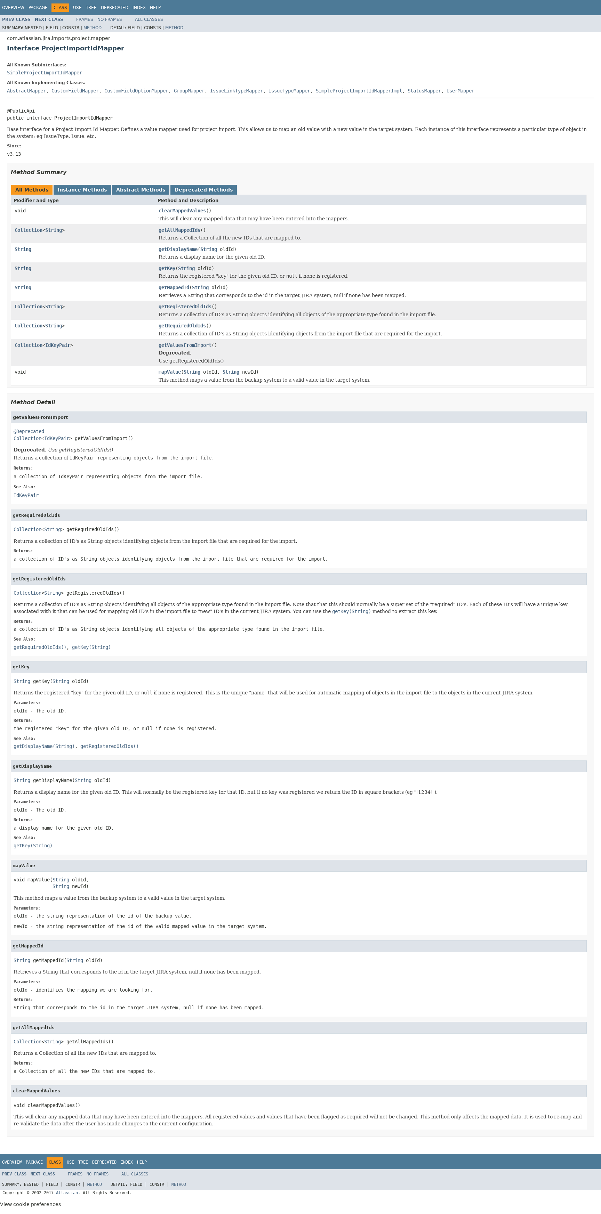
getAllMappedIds (179, 230)
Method (92, 27)
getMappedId (174, 287)
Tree (91, 7)
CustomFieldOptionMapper (136, 90)
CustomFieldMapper (75, 90)
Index (139, 7)
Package (38, 7)
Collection (28, 230)
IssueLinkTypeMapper (236, 90)
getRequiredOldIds (182, 325)
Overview (13, 7)
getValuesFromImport (185, 345)
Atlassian (67, 1192)
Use (77, 7)
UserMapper (460, 90)
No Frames (109, 19)
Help (155, 7)
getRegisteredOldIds (185, 306)
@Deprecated (29, 431)
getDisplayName (178, 249)
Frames (84, 19)
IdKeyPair (57, 345)
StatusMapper (424, 90)
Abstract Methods (140, 190)
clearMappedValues (182, 210)
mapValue (170, 372)
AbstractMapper (26, 90)
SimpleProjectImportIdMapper (44, 72)
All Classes (149, 19)
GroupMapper (189, 90)
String (53, 230)
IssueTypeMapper (289, 90)
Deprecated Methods (204, 190)
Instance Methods (82, 190)
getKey (167, 268)
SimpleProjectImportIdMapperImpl (359, 90)
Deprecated (114, 7)
